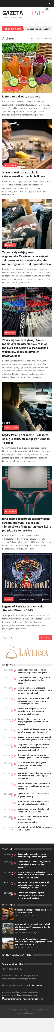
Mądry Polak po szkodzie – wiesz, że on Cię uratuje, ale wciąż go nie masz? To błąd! (26, 439)
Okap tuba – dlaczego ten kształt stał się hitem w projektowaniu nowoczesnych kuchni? (33, 747)
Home (33, 38)
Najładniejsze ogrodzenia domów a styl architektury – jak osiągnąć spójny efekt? (34, 776)
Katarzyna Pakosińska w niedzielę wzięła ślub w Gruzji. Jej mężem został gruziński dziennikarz (33, 942)
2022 (40, 38)
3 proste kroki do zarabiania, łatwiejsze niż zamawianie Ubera (23, 174)
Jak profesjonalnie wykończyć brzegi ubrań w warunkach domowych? (34, 730)
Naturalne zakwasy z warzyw (21, 96)
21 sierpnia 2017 (25, 947)
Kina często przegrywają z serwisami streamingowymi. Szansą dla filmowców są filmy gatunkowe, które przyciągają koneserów (26, 524)
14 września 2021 (25, 932)
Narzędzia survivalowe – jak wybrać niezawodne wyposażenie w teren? (34, 738)
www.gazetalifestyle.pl (27, 1012)
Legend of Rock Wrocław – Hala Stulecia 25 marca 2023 (23, 608)
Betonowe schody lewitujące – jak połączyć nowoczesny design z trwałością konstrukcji (33, 701)
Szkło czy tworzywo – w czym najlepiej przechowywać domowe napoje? (33, 722)
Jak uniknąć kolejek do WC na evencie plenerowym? (35, 828)
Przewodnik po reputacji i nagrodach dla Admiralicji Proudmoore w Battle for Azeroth (32, 927)
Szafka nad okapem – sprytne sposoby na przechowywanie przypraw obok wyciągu (32, 711)
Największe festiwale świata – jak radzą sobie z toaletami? (33, 810)
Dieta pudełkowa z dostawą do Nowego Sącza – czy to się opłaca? (34, 756)
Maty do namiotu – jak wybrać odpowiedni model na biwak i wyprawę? (32, 765)
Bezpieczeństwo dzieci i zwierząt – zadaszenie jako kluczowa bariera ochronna (34, 786)
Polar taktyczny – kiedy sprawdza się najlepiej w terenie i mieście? (34, 802)
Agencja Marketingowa (27, 995)
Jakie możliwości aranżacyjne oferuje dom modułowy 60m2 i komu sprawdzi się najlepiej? (35, 690)
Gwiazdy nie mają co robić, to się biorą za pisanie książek (33, 911)
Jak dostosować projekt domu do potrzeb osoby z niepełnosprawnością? (33, 819)
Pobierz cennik (35, 985)
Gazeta (26, 13)
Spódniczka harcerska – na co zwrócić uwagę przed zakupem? (32, 671)
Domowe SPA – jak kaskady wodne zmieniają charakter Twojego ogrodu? (34, 680)
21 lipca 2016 (23, 915)
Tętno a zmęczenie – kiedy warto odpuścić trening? (33, 795)
